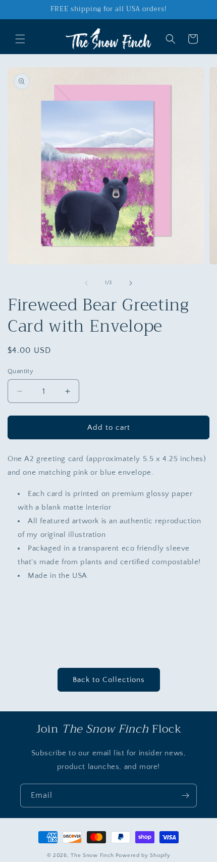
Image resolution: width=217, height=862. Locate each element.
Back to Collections (109, 679)
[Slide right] (131, 283)
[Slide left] (86, 283)
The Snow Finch (92, 855)
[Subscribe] (185, 795)
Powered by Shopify (143, 855)
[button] (20, 39)
